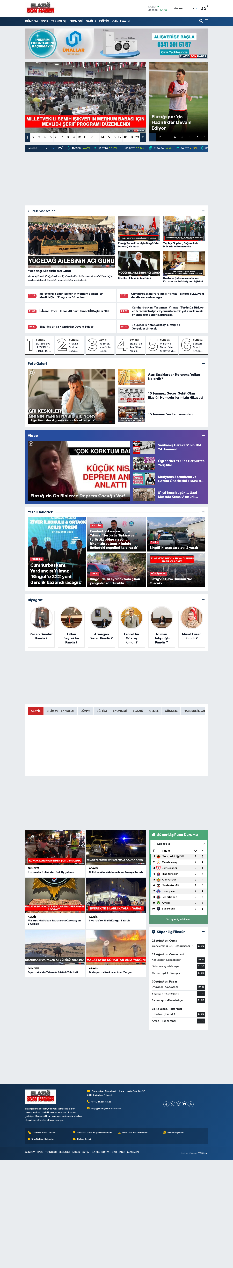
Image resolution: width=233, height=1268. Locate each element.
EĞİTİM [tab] (102, 711)
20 (137, 137)
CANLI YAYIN (121, 21)
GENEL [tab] (154, 711)
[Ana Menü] (205, 21)
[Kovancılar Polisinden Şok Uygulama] (55, 847)
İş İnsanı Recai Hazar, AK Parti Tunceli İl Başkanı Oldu (74, 311)
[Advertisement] (116, 179)
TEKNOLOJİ (59, 21)
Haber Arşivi (84, 1139)
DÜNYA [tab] (86, 711)
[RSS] (191, 1104)
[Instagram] (178, 1104)
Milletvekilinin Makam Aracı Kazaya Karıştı (116, 872)
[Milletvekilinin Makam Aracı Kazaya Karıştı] (116, 847)
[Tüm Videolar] (203, 435)
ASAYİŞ (102, 340)
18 (125, 137)
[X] (172, 1104)
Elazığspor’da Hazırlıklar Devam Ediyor (66, 326)
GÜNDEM (31, 21)
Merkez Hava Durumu (44, 1132)
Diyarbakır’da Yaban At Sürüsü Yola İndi (53, 972)
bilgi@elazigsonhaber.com (106, 1108)
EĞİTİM (104, 21)
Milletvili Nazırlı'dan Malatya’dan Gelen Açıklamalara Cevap (168, 347)
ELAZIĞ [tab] (138, 711)
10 (79, 137)
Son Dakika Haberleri (42, 1139)
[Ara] (201, 21)
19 (131, 137)
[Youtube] (184, 1104)
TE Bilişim (203, 1153)
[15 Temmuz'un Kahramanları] (131, 414)
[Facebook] (166, 1104)
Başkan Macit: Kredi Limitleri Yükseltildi (199, 347)
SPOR (44, 21)
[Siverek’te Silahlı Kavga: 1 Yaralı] (116, 895)
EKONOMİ (76, 21)
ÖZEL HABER (118, 1152)
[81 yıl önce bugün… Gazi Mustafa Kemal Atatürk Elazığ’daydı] (144, 494)
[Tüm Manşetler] (203, 211)
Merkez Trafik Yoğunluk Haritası (94, 1132)
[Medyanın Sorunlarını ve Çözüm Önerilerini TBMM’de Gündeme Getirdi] (144, 478)
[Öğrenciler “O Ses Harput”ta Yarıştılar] (144, 463)
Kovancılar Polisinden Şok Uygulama (51, 872)
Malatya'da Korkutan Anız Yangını (110, 972)
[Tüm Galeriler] (203, 363)
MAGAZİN (133, 1152)
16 (114, 137)
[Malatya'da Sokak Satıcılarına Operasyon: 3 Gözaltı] (55, 895)
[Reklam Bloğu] (116, 43)
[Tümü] (203, 512)
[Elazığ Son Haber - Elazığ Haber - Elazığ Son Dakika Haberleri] (40, 8)
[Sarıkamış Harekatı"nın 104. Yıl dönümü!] (144, 447)
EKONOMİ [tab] (120, 711)
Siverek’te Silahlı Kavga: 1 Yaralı (109, 920)
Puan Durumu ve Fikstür (135, 1132)
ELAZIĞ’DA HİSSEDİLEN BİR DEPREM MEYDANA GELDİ (43, 347)
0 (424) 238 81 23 (101, 1101)
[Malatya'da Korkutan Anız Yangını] (116, 947)
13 (96, 137)
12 (91, 137)
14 (102, 137)
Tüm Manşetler (175, 1132)
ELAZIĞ (96, 1152)
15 (108, 137)
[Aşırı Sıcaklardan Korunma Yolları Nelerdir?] (131, 376)
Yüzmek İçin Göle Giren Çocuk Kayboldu (105, 347)
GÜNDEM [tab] (171, 711)
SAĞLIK (91, 21)
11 (85, 137)
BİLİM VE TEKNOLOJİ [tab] (61, 711)
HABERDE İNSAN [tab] (195, 711)
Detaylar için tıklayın (178, 919)
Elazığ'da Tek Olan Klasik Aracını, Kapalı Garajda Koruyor (136, 347)
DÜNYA (105, 1152)
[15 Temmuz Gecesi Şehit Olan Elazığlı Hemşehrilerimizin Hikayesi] (131, 395)
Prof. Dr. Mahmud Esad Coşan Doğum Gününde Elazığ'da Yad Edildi (75, 347)
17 (119, 137)
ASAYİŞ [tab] (36, 711)
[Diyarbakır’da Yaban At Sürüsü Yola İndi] (55, 947)
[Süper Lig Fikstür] (203, 931)
